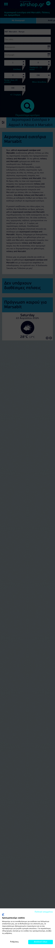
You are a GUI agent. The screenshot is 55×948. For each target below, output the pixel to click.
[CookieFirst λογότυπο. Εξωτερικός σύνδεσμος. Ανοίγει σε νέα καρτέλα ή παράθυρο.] (3, 914)
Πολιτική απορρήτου (44, 912)
